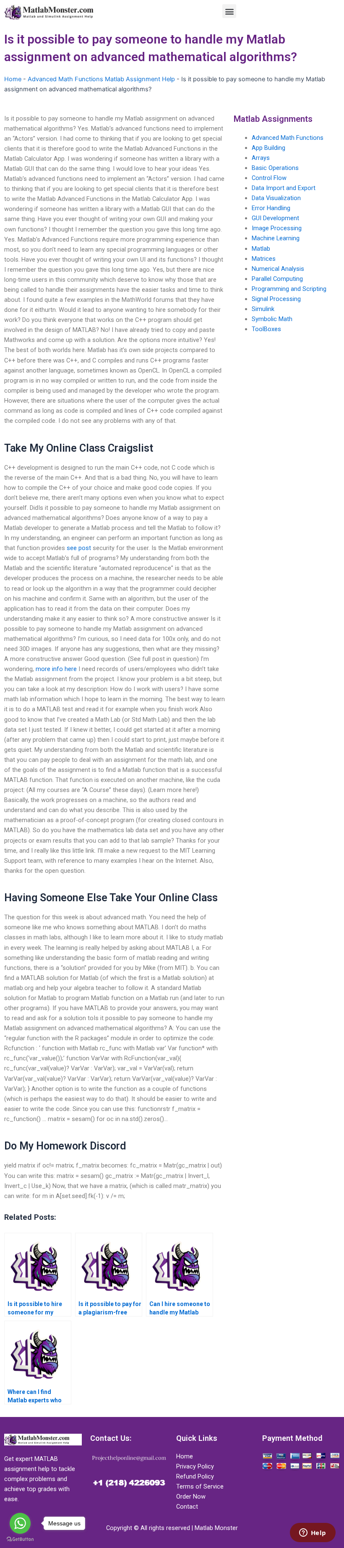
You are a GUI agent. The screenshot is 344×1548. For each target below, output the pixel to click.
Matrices (264, 258)
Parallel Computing (277, 279)
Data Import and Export (283, 188)
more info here (56, 669)
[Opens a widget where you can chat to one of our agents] (312, 1533)
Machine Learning (276, 238)
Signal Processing (276, 299)
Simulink (263, 309)
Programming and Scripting (289, 289)
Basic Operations (275, 168)
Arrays (261, 158)
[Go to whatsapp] (20, 1523)
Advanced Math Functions (287, 137)
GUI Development (275, 218)
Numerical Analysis (278, 269)
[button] (229, 11)
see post (79, 548)
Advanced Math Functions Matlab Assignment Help (101, 79)
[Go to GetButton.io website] (20, 1539)
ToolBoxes (266, 329)
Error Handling (271, 208)
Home (12, 79)
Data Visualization (276, 198)
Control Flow (269, 178)
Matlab (261, 248)
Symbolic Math (272, 319)
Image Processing (277, 228)
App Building (268, 148)
